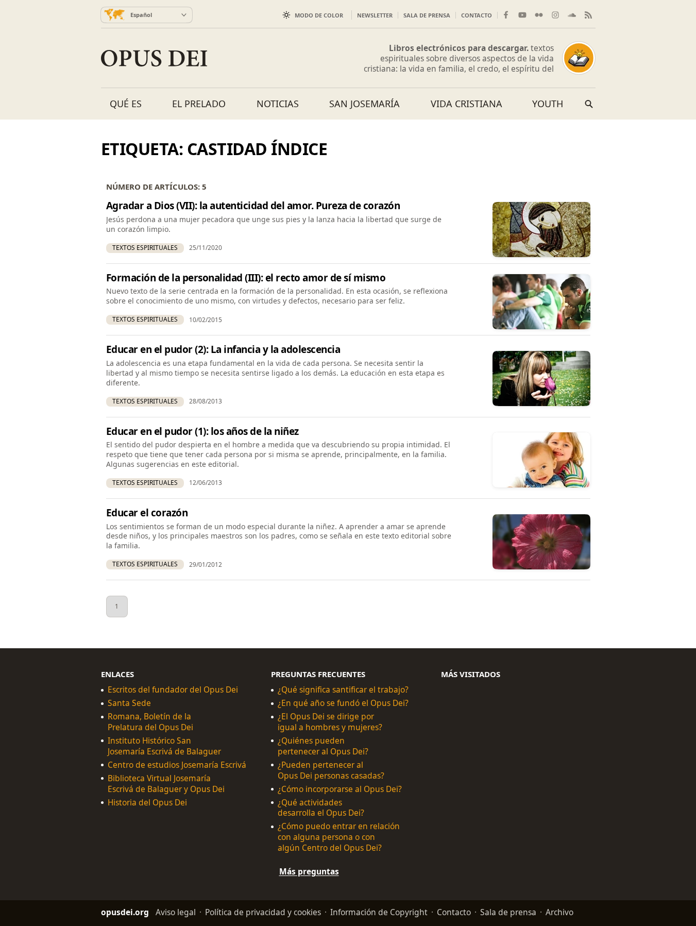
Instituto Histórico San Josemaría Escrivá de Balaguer (164, 746)
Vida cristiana (466, 103)
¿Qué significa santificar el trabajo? (343, 690)
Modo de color (319, 15)
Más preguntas (309, 871)
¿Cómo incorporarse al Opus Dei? (340, 789)
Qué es (126, 103)
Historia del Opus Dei (147, 802)
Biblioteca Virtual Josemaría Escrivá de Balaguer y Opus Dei (166, 784)
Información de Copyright (379, 912)
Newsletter (375, 15)
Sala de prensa (426, 15)
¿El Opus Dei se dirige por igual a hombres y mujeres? (330, 722)
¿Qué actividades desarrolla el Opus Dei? (321, 808)
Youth (547, 103)
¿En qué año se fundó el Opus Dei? (343, 703)
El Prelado (199, 103)
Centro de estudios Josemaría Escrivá (177, 765)
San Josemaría (364, 103)
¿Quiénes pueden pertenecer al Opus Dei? (323, 746)
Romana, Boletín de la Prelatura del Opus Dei (150, 722)
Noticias (278, 103)
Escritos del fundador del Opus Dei (173, 690)
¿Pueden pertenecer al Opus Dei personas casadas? (331, 770)
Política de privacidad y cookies (263, 912)
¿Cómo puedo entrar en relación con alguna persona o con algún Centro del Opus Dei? (339, 837)
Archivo (559, 912)
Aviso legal (176, 912)
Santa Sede (129, 703)
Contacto (476, 15)
